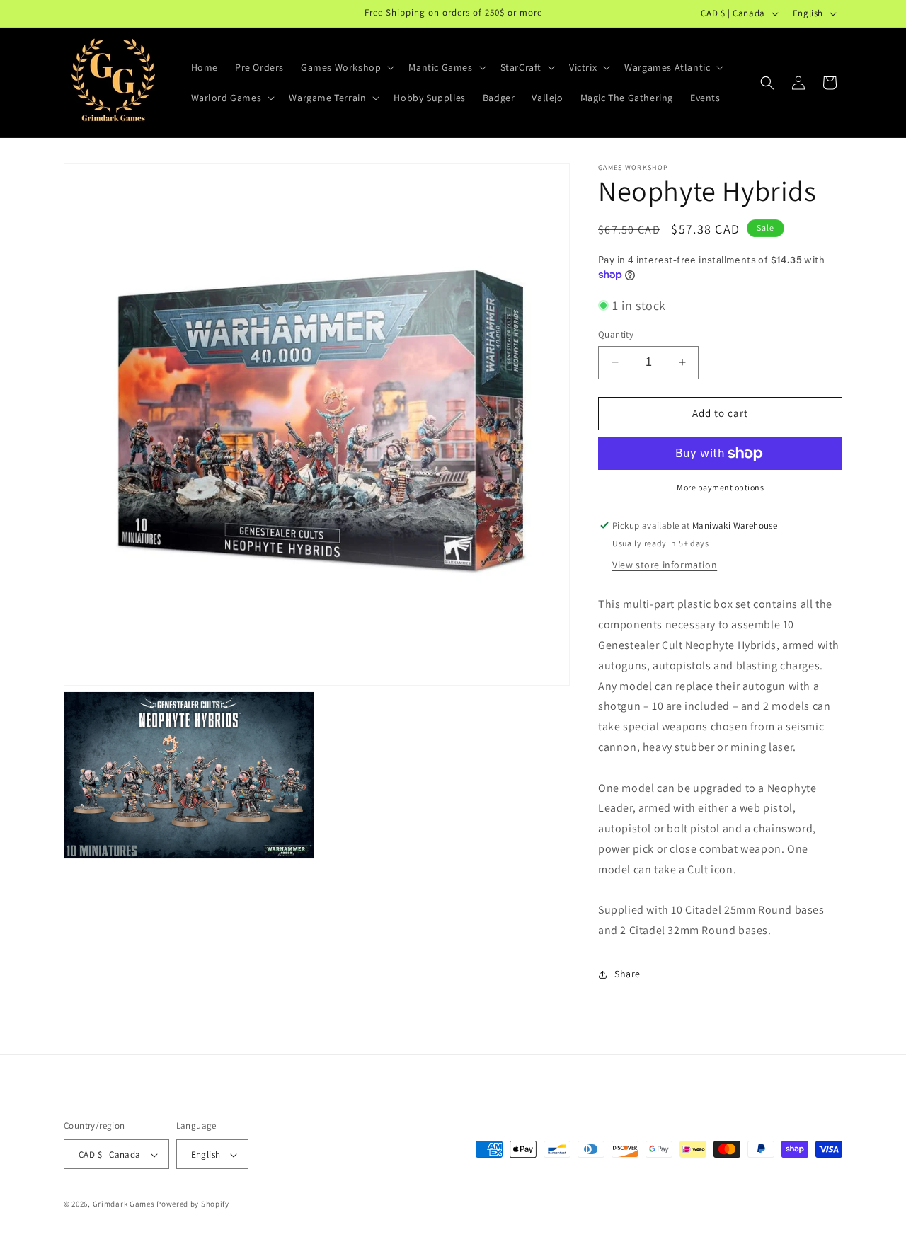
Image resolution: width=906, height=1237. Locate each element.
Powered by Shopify (192, 1204)
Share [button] (627, 973)
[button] (346, 67)
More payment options (720, 487)
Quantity (615, 334)
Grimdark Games (124, 1204)
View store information (664, 564)
